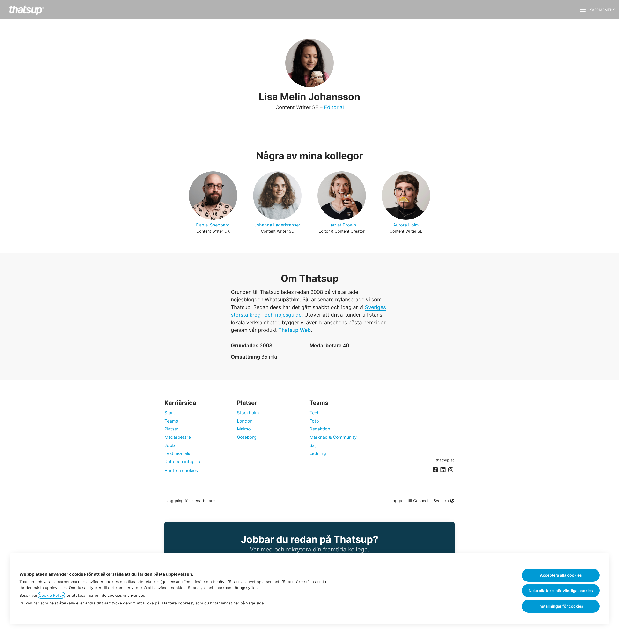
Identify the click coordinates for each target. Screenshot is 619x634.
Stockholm (248, 412)
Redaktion (320, 428)
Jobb (169, 445)
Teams (171, 420)
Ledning (318, 453)
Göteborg (247, 437)
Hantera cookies (181, 470)
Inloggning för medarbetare (189, 500)
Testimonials (177, 453)
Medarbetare (177, 437)
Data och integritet (183, 461)
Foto (314, 420)
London (245, 420)
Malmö (244, 428)
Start (169, 412)
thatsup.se (445, 460)
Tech (315, 412)
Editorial (334, 107)
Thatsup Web (294, 330)
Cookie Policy (51, 595)
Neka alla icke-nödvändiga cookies (561, 590)
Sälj (313, 445)
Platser (171, 428)
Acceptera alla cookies (561, 575)
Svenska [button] (442, 501)
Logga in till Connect (410, 500)
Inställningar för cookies (560, 606)
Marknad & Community (333, 437)
